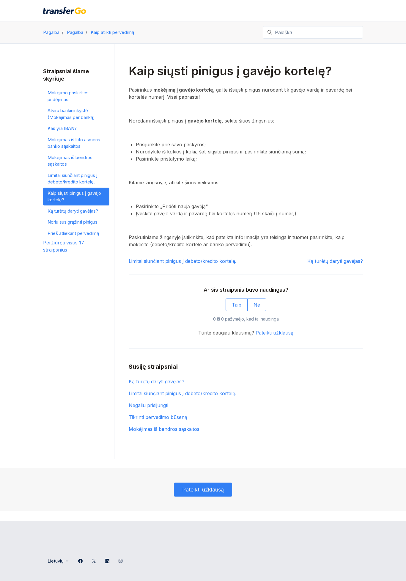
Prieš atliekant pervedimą (73, 233)
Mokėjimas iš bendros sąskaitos (164, 429)
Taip (236, 305)
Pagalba (51, 32)
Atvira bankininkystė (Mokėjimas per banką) (71, 114)
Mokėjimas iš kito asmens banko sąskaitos (74, 143)
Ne (257, 305)
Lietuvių (56, 561)
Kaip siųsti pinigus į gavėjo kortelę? (74, 196)
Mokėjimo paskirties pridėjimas (68, 96)
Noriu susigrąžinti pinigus (72, 222)
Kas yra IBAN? (62, 128)
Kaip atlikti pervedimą (112, 32)
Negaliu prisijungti (148, 405)
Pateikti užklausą (274, 333)
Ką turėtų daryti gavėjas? (335, 261)
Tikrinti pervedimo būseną (158, 417)
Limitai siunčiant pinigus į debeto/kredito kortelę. (182, 261)
